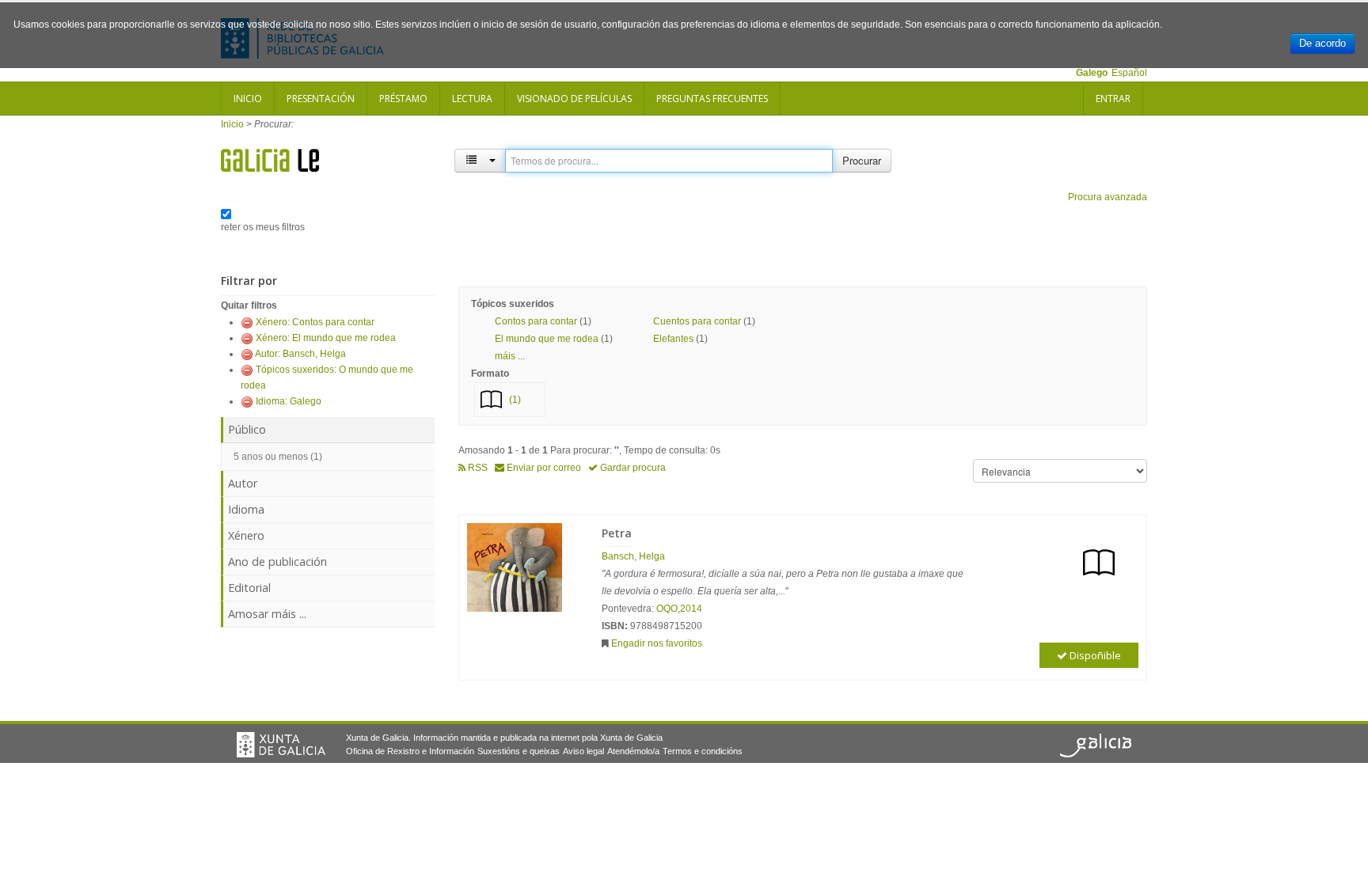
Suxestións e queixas (518, 751)
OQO (667, 608)
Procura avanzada (1107, 197)
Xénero (246, 535)
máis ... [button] (510, 356)
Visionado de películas (574, 98)
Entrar (1113, 98)
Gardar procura (632, 467)
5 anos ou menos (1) (278, 456)
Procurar (861, 160)
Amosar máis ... (267, 613)
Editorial (249, 587)
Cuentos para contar (697, 321)
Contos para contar (536, 321)
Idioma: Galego (288, 401)
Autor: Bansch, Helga (300, 353)
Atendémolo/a (633, 751)
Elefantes (673, 338)
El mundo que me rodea (546, 338)
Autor (242, 483)
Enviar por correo (542, 467)
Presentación (321, 98)
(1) (515, 399)
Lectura (472, 98)
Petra (617, 533)
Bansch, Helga (633, 556)
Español (1129, 72)
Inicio (248, 98)
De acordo (1322, 43)
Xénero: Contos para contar (315, 322)
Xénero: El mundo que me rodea (326, 337)
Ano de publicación (277, 561)
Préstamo (403, 98)
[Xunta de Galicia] (281, 744)
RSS (477, 467)
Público (247, 429)
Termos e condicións (703, 751)
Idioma (246, 509)
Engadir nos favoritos (656, 643)
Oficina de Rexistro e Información (410, 751)
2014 (691, 608)
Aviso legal (583, 751)
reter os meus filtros (263, 227)
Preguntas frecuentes (712, 98)
